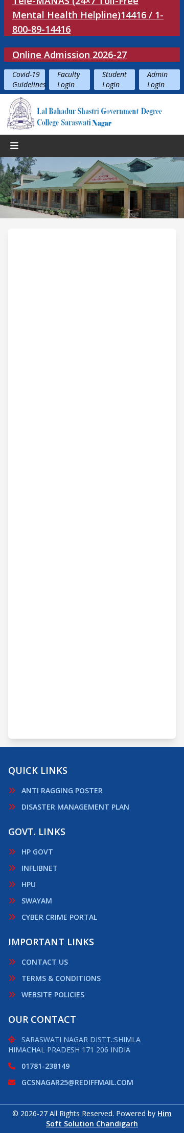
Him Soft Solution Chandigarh (109, 1118)
